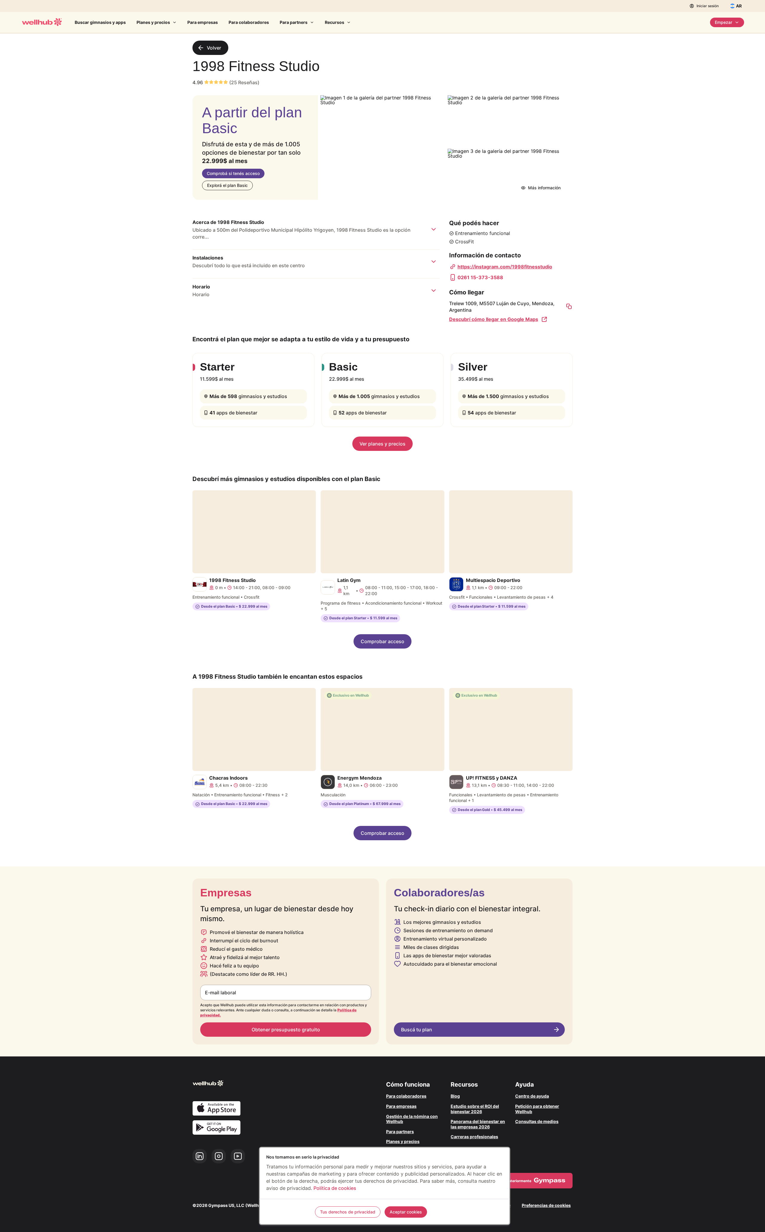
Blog (455, 1096)
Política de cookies (334, 1188)
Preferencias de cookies (546, 1205)
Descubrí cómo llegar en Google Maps (493, 319)
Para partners (293, 22)
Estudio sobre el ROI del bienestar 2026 (475, 1109)
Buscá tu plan (416, 1030)
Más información (544, 187)
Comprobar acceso (382, 641)
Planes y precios (153, 22)
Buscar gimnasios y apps (100, 22)
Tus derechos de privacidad (347, 1211)
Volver (214, 48)
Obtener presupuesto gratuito (286, 1030)
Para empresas (202, 22)
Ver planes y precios (382, 444)
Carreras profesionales (474, 1136)
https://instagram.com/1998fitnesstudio (505, 267)
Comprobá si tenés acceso (233, 173)
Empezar (723, 22)
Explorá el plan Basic (227, 185)
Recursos (334, 22)
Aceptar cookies (406, 1211)
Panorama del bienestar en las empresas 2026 (478, 1124)
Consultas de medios (537, 1121)
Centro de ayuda (532, 1096)
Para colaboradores (249, 22)
